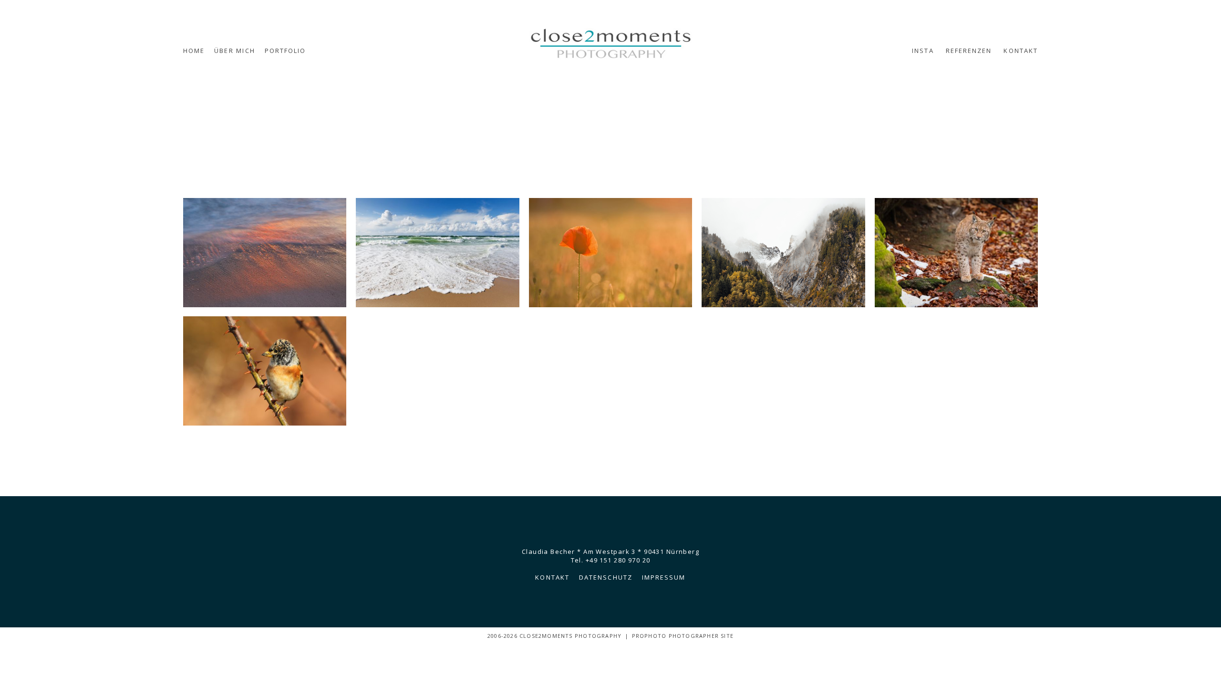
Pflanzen (609, 253)
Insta (922, 50)
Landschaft (782, 253)
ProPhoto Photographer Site (683, 635)
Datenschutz (605, 577)
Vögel (264, 371)
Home (194, 50)
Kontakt (1021, 50)
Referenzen (969, 50)
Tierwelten (955, 253)
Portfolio (285, 50)
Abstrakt (264, 253)
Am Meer (436, 253)
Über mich (234, 50)
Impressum (664, 577)
